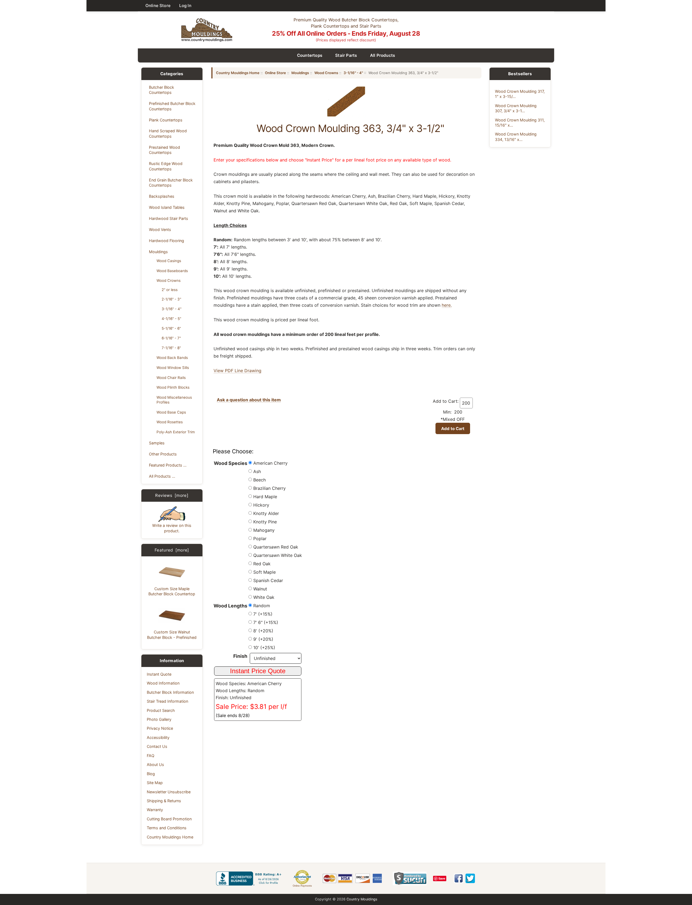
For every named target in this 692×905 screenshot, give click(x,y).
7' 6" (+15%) (265, 622)
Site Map (155, 782)
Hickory (261, 505)
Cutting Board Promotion (169, 819)
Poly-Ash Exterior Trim (176, 432)
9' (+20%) (263, 639)
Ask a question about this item (249, 399)
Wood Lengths (230, 606)
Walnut (260, 589)
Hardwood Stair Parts (168, 218)
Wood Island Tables (167, 207)
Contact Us (157, 746)
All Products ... (162, 476)
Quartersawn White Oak (277, 555)
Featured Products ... (168, 465)
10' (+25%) (264, 647)
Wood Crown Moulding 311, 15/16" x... (520, 122)
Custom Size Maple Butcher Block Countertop (171, 591)
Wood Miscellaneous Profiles (174, 399)
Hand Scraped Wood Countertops (168, 133)
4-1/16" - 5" (171, 318)
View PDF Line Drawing (237, 370)
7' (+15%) (262, 614)
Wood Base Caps (171, 412)
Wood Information (163, 683)
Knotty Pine (265, 521)
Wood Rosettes (170, 422)
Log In (185, 5)
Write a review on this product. (171, 528)
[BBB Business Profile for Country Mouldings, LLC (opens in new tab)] (250, 878)
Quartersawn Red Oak (275, 547)
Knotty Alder (266, 513)
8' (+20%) (263, 630)
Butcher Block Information (170, 692)
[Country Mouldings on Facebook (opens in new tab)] (458, 878)
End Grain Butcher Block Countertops (171, 182)
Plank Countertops (165, 120)
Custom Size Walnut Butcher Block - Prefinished (172, 634)
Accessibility (158, 737)
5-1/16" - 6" (171, 328)
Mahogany (264, 530)
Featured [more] (172, 550)
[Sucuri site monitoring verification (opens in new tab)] (410, 878)
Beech (259, 480)
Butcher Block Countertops (161, 90)
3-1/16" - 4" (171, 309)
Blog (151, 773)
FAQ (150, 755)
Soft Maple (264, 572)
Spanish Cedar (268, 580)
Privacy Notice (160, 728)
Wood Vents (160, 229)
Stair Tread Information (167, 701)
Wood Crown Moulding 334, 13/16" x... (516, 136)
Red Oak (262, 563)
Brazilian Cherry (269, 488)
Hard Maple (265, 496)
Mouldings (158, 251)
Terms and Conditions (167, 827)
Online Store (158, 5)
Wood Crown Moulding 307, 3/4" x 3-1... (516, 108)
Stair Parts (346, 55)
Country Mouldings (362, 899)
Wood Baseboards (172, 271)
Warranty (155, 809)
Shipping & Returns (164, 800)
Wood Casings (169, 261)
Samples (157, 443)
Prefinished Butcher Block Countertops (172, 106)
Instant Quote (159, 674)
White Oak (263, 597)
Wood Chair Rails (171, 377)
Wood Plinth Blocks (173, 387)
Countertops (309, 55)
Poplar (260, 538)
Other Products (163, 454)
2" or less (170, 290)
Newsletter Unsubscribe (169, 792)
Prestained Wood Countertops (164, 150)
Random (261, 605)
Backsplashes (161, 196)
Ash (257, 471)
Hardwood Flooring (166, 240)
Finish (240, 656)
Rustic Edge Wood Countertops (165, 166)
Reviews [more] (171, 495)
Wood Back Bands (172, 357)
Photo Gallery (159, 719)
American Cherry (270, 463)
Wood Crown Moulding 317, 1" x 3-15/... (520, 94)
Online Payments (302, 885)
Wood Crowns (169, 280)
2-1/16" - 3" (171, 299)
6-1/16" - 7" (171, 338)
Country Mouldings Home (170, 837)
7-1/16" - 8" (171, 348)
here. (447, 305)
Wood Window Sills (173, 367)
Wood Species (230, 463)
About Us (155, 764)
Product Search (161, 710)
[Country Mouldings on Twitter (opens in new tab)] (470, 878)
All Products (382, 55)
